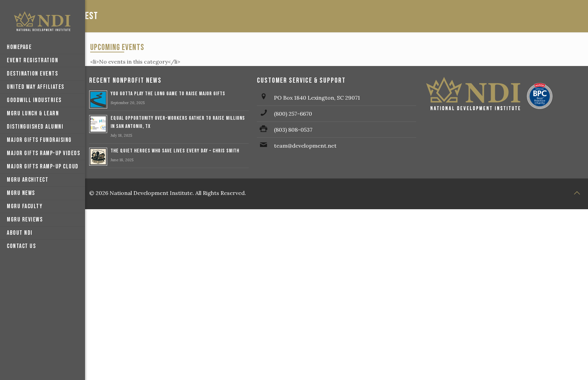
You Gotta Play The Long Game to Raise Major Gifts (168, 93)
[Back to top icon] (577, 193)
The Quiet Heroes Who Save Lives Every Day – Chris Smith (175, 151)
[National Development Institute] (42, 20)
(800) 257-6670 (293, 113)
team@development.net (305, 145)
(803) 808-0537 (293, 129)
